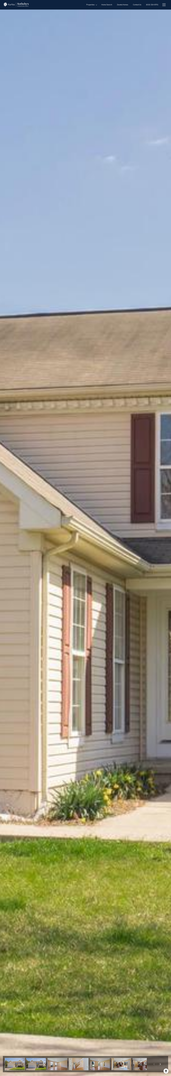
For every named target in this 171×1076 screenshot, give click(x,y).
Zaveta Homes (122, 5)
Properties (90, 5)
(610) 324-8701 (152, 5)
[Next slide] (160, 1064)
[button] (15, 1064)
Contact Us (137, 5)
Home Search (106, 5)
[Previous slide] (154, 1064)
